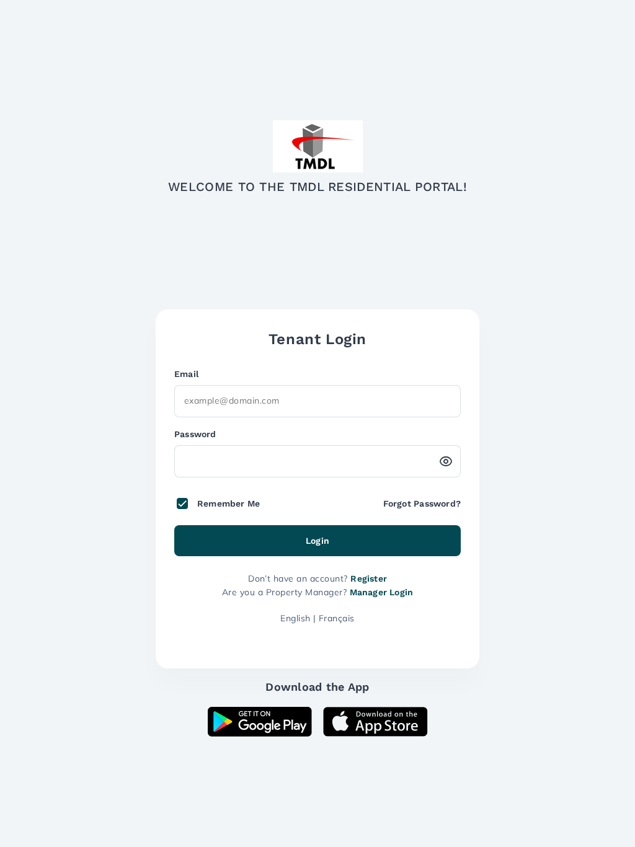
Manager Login (382, 592)
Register (368, 578)
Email (186, 374)
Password (195, 434)
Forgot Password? (422, 503)
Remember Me (228, 503)
